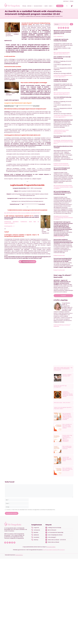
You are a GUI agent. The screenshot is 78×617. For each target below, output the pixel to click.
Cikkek (50, 6)
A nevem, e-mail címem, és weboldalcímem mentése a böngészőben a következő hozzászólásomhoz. (30, 509)
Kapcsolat (66, 1)
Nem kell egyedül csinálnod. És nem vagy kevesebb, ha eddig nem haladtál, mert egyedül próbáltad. (67, 416)
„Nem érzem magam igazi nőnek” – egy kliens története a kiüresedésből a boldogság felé (63, 368)
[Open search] (66, 6)
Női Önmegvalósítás (13, 16)
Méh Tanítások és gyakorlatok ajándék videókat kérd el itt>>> (62, 53)
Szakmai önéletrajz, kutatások (62, 325)
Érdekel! (63, 295)
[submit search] (71, 24)
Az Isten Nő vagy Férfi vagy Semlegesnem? (60, 386)
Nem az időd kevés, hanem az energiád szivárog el (67, 447)
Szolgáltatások (38, 6)
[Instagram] (63, 28)
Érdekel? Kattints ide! (59, 236)
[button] (27, 261)
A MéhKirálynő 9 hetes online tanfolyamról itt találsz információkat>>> (61, 132)
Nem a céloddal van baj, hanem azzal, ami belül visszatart (67, 469)
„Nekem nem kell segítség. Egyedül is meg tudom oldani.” (62, 408)
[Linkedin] (68, 28)
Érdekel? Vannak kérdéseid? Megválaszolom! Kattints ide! (61, 164)
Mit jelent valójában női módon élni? (66, 375)
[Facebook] (59, 28)
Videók (46, 6)
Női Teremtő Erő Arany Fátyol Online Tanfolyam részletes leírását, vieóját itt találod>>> (63, 187)
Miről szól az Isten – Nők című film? (62, 402)
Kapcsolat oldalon (51, 547)
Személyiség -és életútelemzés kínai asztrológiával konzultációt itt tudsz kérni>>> (63, 142)
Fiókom (71, 1)
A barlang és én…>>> (9, 226)
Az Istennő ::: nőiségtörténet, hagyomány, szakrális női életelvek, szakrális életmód (67, 394)
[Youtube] (61, 28)
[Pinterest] (66, 28)
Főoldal (24, 6)
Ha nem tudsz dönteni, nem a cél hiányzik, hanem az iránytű (66, 459)
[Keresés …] (61, 24)
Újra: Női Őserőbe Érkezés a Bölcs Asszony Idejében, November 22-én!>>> (22, 213)
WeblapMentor (19, 555)
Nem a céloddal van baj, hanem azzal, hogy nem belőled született (67, 426)
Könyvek (29, 6)
